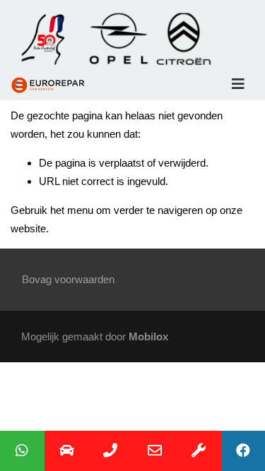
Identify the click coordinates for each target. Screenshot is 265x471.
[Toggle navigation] (238, 84)
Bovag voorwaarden (68, 279)
